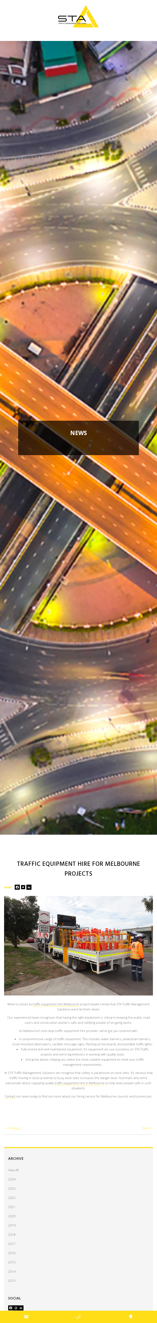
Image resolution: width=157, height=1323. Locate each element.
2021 (12, 1207)
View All (13, 1170)
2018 (12, 1234)
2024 (12, 1179)
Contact (10, 1096)
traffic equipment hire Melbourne (56, 1004)
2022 (12, 1198)
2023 (12, 1188)
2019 (12, 1225)
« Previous (13, 1128)
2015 (12, 1262)
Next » (146, 1128)
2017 (12, 1244)
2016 (12, 1253)
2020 (12, 1216)
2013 (12, 1281)
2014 (12, 1271)
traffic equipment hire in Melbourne (79, 1083)
